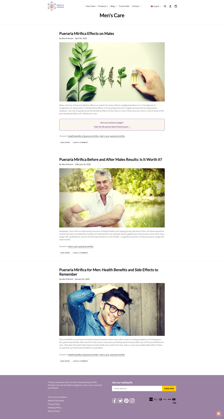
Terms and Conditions (57, 397)
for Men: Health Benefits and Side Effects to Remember (108, 271)
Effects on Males (86, 33)
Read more (65, 142)
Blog (114, 6)
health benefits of (83, 136)
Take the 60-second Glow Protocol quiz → (112, 126)
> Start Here (90, 6)
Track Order (124, 6)
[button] (156, 6)
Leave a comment (80, 142)
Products (103, 6)
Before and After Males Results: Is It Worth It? (110, 159)
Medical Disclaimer (56, 400)
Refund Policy (54, 411)
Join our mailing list (122, 382)
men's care (104, 136)
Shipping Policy (54, 407)
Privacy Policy (54, 404)
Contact (135, 6)
